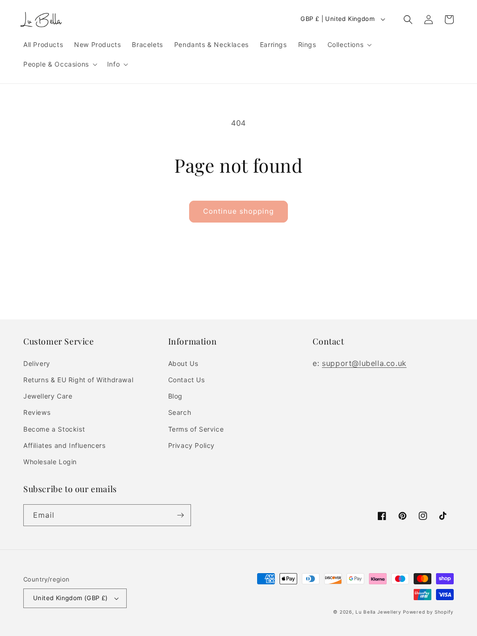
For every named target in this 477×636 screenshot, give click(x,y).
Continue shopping (238, 211)
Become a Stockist (54, 429)
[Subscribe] (180, 515)
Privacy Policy (191, 445)
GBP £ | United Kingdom (337, 18)
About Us (183, 363)
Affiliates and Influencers (64, 445)
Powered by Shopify (428, 612)
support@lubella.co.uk (364, 363)
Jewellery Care (47, 396)
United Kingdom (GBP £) (70, 598)
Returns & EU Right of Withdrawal (78, 380)
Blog (175, 396)
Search (179, 412)
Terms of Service (196, 429)
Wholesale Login (50, 462)
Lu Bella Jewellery (378, 612)
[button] (349, 44)
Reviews (36, 412)
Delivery (36, 363)
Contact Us (186, 380)
